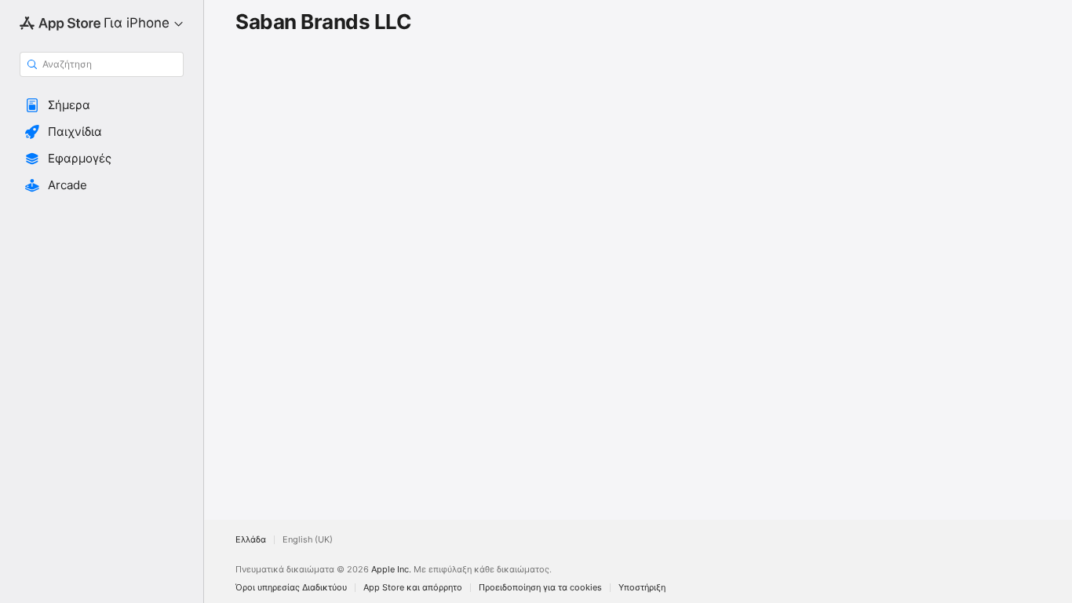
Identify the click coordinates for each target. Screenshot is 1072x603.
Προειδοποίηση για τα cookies (540, 587)
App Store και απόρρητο (412, 587)
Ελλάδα (250, 539)
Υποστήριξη (641, 587)
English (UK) (308, 539)
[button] (101, 105)
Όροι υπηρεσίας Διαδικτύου (291, 587)
